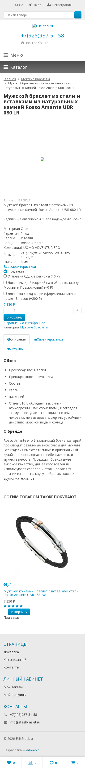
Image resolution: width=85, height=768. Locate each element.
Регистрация (62, 5)
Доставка (11, 652)
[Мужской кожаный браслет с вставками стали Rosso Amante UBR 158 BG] (42, 543)
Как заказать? (15, 659)
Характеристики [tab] (50, 339)
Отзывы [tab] (17, 349)
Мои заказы (13, 687)
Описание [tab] (18, 339)
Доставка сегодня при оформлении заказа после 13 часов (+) (40, 296)
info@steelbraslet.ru (25, 722)
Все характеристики (20, 266)
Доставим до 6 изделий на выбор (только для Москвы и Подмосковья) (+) (42, 285)
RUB (17, 5)
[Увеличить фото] (6, 584)
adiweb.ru (33, 750)
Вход (37, 5)
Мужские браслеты (34, 327)
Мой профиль (15, 694)
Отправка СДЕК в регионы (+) (33, 276)
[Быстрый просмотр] (9, 584)
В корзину (14, 317)
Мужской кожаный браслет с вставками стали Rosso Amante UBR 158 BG (41, 593)
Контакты (11, 667)
